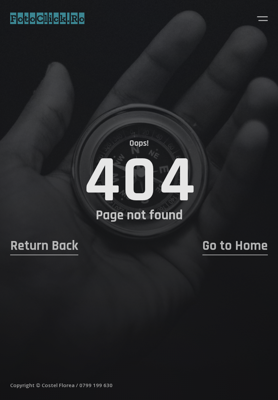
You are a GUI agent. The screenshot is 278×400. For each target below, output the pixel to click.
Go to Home (235, 246)
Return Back (44, 246)
